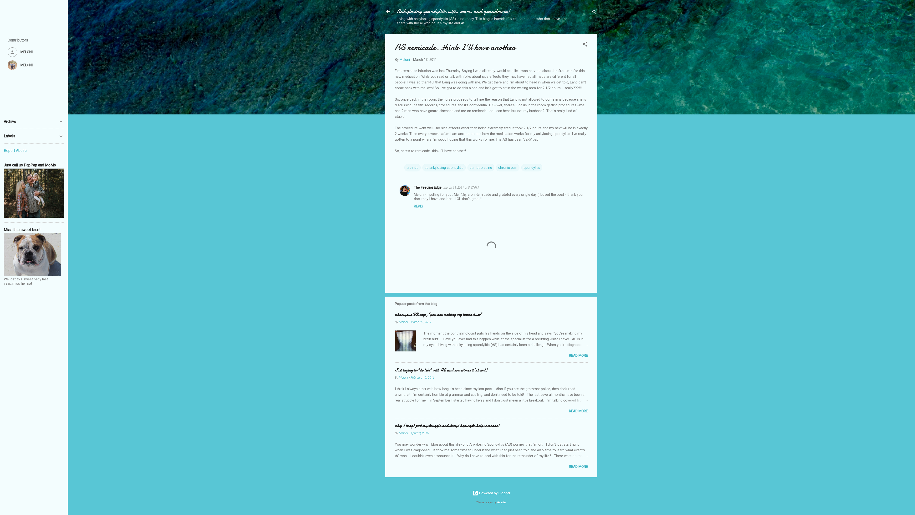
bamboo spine (481, 167)
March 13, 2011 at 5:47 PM (461, 187)
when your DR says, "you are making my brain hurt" (438, 315)
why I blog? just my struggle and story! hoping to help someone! (447, 426)
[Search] (594, 13)
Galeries (502, 502)
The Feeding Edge (428, 187)
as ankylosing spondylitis (444, 167)
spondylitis (532, 167)
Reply (418, 206)
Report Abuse (15, 150)
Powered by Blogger (494, 493)
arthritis (412, 167)
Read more (578, 355)
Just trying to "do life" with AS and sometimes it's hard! (441, 370)
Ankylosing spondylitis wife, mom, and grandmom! (453, 11)
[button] (585, 45)
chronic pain (507, 167)
